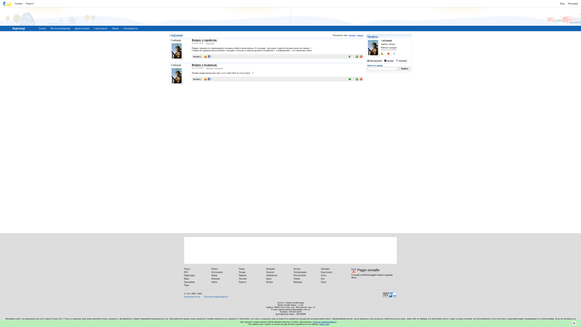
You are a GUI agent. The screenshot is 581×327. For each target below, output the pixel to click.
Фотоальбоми (300, 275)
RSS (186, 272)
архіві (380, 65)
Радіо (186, 285)
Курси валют (327, 272)
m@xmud (177, 35)
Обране (115, 28)
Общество (210, 43)
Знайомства (271, 275)
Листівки (243, 278)
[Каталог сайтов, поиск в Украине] (389, 293)
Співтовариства (130, 28)
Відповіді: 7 (197, 79)
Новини (297, 278)
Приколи (242, 275)
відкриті (352, 35)
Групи (323, 282)
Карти (268, 278)
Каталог (297, 269)
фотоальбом (376, 60)
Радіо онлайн (368, 270)
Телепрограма (300, 272)
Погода (242, 272)
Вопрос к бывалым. (204, 65)
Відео (186, 278)
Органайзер (189, 282)
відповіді (403, 60)
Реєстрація (573, 3)
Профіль (372, 36)
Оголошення (217, 272)
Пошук (242, 269)
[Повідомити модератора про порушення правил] (361, 56)
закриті (360, 35)
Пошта (187, 269)
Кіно (323, 278)
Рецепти (242, 282)
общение (209, 68)
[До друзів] (382, 53)
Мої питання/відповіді (60, 28)
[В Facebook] (209, 56)
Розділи (29, 3)
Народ (214, 275)
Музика (269, 282)
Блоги (323, 275)
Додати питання (82, 28)
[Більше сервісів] (212, 56)
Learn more (324, 324)
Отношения (218, 68)
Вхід (562, 3)
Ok (574, 323)
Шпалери (215, 278)
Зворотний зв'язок (192, 297)
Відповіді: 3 (197, 56)
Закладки (325, 269)
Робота (214, 269)
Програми (270, 269)
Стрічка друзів (100, 28)
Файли (214, 282)
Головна (18, 3)
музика (390, 60)
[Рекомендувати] (357, 56)
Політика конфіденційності (216, 297)
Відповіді (298, 282)
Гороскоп (270, 272)
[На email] (205, 56)
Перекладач (189, 275)
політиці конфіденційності (324, 322)
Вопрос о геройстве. (204, 40)
